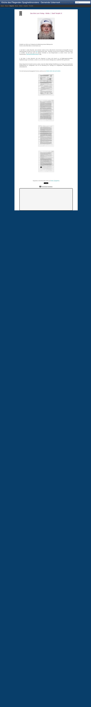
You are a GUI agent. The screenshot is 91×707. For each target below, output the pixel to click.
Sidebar (21, 6)
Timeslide (31, 6)
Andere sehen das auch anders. (53, 71)
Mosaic (16, 6)
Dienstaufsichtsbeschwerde (32, 54)
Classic (2, 6)
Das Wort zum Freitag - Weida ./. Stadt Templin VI (46, 13)
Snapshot (26, 6)
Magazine (12, 6)
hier (37, 51)
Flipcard (7, 6)
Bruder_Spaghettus (55, 180)
